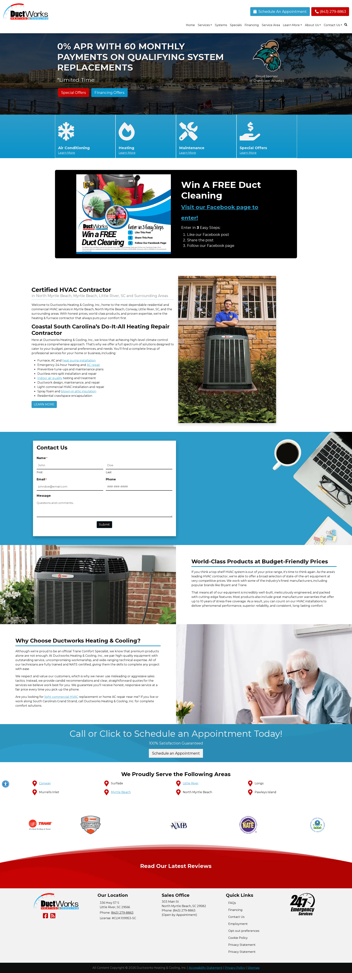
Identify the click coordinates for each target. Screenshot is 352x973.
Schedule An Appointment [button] (282, 11)
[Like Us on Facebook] (45, 917)
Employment (238, 924)
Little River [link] (191, 783)
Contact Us (332, 25)
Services (204, 25)
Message (44, 495)
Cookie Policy (238, 938)
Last (108, 472)
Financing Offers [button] (109, 92)
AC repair (93, 365)
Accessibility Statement (206, 968)
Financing (252, 25)
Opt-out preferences (243, 931)
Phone (111, 479)
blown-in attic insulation (78, 391)
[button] (90, 825)
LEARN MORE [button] (44, 404)
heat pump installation (79, 360)
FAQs (232, 903)
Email (42, 479)
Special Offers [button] (73, 92)
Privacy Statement (242, 945)
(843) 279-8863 (333, 11)
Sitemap (253, 968)
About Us (312, 25)
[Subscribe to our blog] (52, 917)
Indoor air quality (49, 378)
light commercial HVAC (61, 697)
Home (190, 25)
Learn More (66, 152)
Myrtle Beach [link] (121, 792)
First (40, 472)
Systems (221, 25)
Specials (236, 25)
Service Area (271, 25)
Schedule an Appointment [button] (176, 753)
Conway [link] (45, 783)
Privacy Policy (235, 968)
